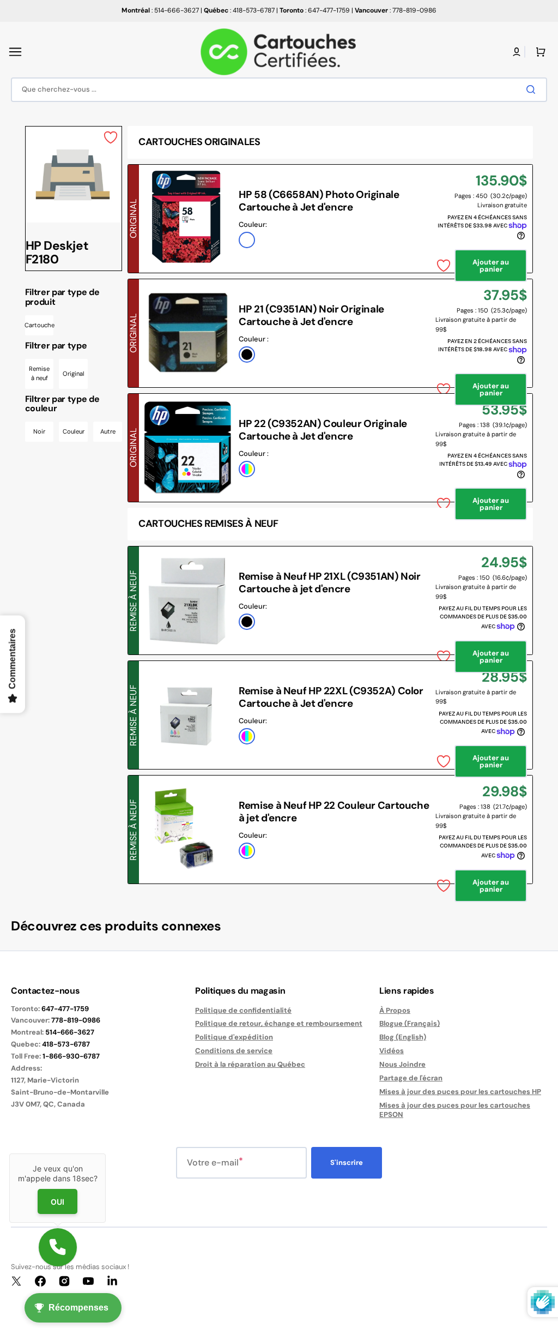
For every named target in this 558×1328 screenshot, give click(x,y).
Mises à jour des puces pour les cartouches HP (460, 1091)
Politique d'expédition (234, 1037)
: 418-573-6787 (239, 10)
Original (73, 373)
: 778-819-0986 (395, 10)
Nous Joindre (402, 1064)
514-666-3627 (69, 1032)
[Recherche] (533, 89)
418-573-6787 (66, 1044)
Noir (39, 431)
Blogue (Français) (409, 1023)
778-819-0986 (75, 1020)
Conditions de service (233, 1050)
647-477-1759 (65, 1008)
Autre (108, 431)
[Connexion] (516, 51)
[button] (15, 52)
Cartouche (39, 325)
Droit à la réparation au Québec (250, 1064)
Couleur (73, 431)
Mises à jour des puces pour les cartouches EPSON (454, 1110)
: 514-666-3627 (160, 10)
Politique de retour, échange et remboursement (278, 1023)
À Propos (394, 1010)
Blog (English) (402, 1037)
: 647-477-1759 (315, 10)
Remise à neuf (39, 373)
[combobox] (279, 89)
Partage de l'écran (410, 1078)
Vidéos (391, 1050)
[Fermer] (106, 1153)
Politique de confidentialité (243, 1010)
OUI (57, 1201)
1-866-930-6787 (71, 1056)
